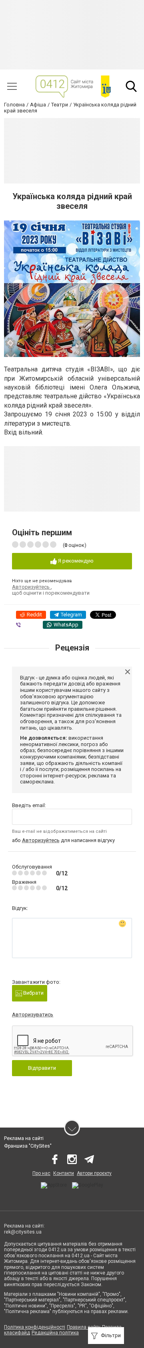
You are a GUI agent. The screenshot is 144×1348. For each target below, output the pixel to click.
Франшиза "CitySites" (28, 1146)
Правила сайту (83, 1327)
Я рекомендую (75, 561)
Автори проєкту (94, 1173)
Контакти (63, 1173)
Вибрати (33, 993)
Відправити (42, 1068)
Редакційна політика (55, 1333)
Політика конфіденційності (34, 1327)
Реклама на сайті (24, 1138)
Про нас (41, 1173)
